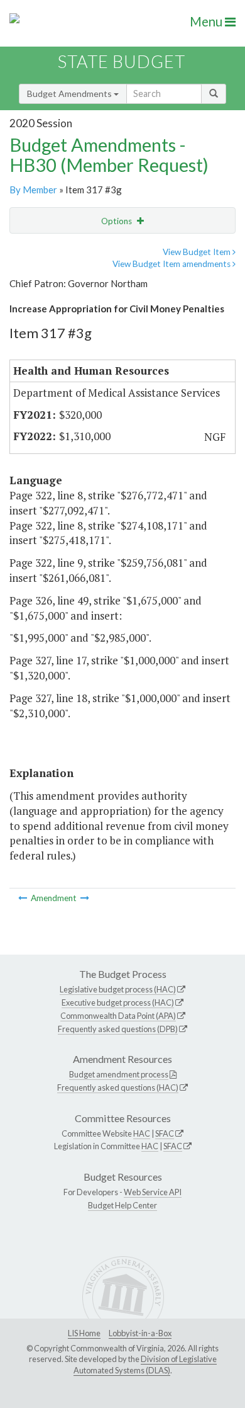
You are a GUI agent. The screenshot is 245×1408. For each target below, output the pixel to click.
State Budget (121, 61)
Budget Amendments (70, 93)
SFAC (164, 1133)
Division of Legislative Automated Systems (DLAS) (145, 1364)
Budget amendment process (118, 1074)
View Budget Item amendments (172, 264)
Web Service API (153, 1192)
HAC (141, 1133)
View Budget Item (197, 252)
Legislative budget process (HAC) (118, 989)
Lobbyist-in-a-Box (140, 1333)
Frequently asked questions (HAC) (117, 1087)
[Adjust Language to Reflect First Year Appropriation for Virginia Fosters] (84, 898)
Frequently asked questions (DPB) (118, 1029)
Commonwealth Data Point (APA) (118, 1016)
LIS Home (84, 1333)
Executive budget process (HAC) (118, 1002)
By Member (33, 189)
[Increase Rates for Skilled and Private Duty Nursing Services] (23, 898)
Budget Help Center (122, 1205)
